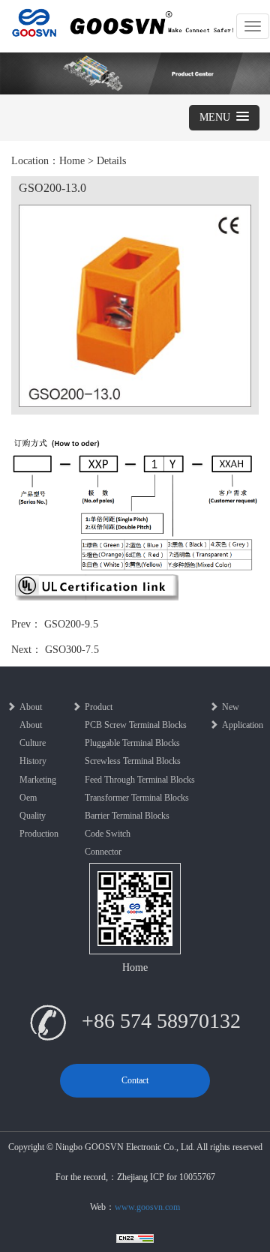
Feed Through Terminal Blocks (140, 779)
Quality (33, 815)
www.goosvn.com (147, 1207)
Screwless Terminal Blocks (133, 761)
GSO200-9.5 (71, 624)
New (230, 707)
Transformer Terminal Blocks (137, 797)
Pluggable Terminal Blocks (132, 743)
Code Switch (107, 833)
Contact (135, 1080)
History (33, 761)
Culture (33, 743)
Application (242, 725)
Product (98, 707)
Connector (103, 851)
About (31, 707)
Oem (28, 797)
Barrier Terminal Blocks (127, 815)
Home (72, 160)
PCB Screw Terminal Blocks (136, 725)
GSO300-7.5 (72, 649)
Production (39, 833)
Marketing (38, 779)
